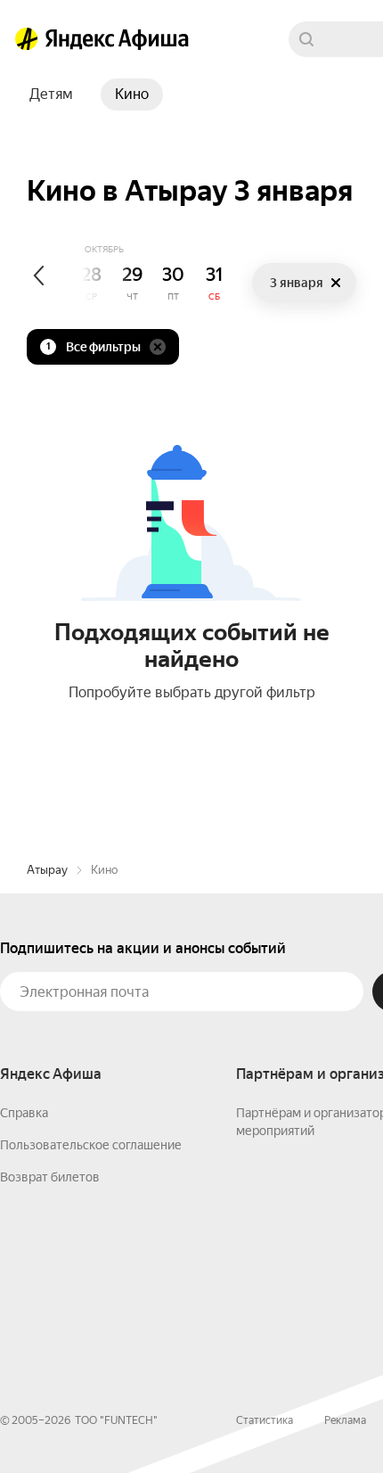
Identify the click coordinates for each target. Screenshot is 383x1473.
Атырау (47, 869)
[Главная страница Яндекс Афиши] (26, 39)
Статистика (264, 1420)
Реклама (345, 1420)
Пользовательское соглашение (91, 1145)
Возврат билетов (50, 1177)
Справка (24, 1113)
